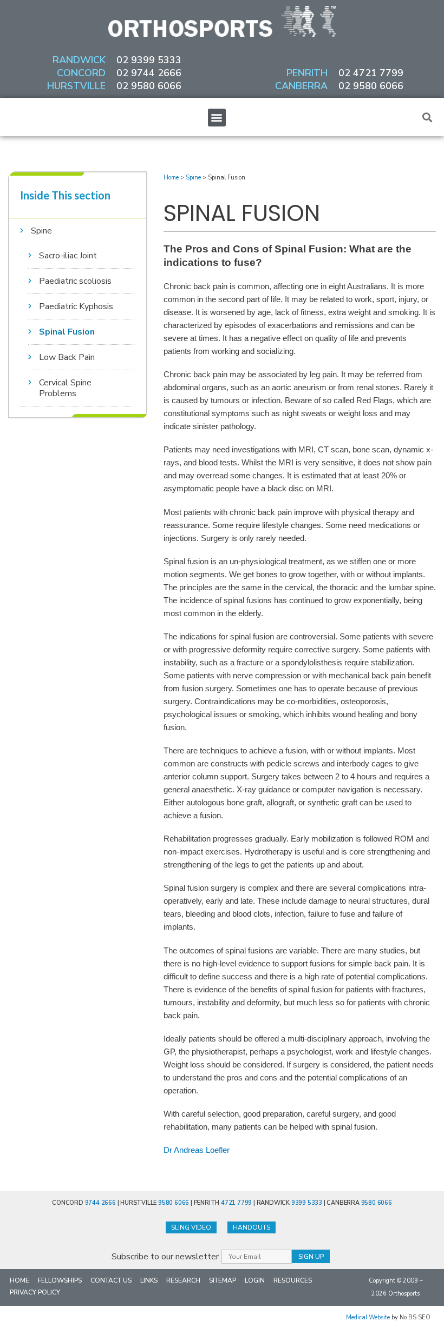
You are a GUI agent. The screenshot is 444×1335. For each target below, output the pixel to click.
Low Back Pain (67, 357)
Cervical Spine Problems (65, 388)
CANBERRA (301, 85)
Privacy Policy (35, 1292)
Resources (292, 1280)
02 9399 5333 (148, 60)
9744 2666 (100, 1203)
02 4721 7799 (370, 72)
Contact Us (111, 1280)
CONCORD (81, 72)
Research (183, 1280)
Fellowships (60, 1280)
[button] (217, 117)
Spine (41, 231)
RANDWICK (79, 60)
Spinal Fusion (67, 332)
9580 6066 (173, 1203)
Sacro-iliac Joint (68, 256)
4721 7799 (236, 1203)
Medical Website (368, 1317)
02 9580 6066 (148, 85)
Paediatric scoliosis (75, 281)
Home (171, 177)
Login (255, 1280)
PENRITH (307, 72)
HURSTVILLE (76, 85)
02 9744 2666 (148, 72)
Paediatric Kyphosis (76, 306)
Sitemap (222, 1280)
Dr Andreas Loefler (197, 1150)
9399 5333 (306, 1203)
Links (149, 1280)
